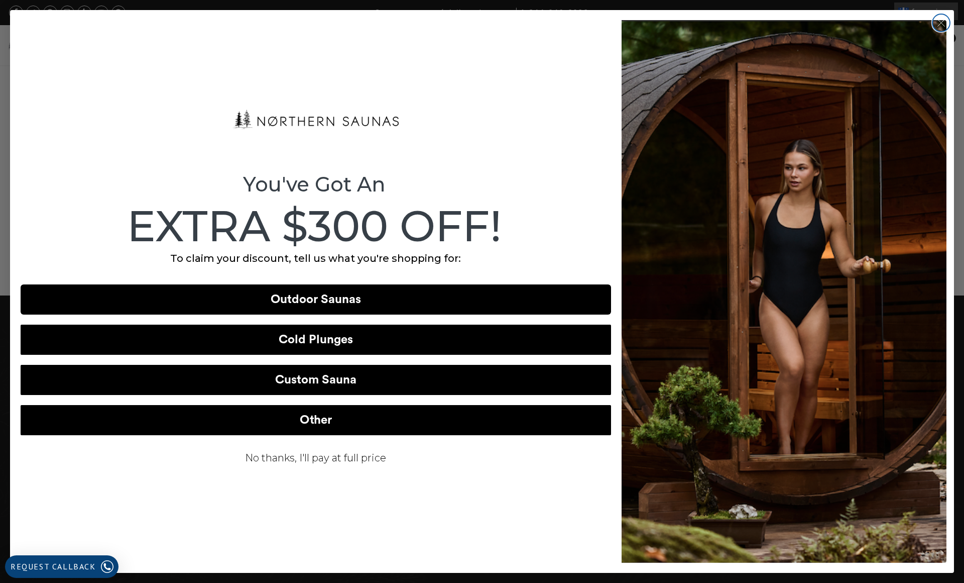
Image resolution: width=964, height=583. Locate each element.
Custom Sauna (315, 380)
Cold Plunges (316, 340)
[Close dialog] (941, 23)
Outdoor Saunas (316, 300)
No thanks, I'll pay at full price (315, 458)
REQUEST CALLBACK (53, 566)
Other (316, 420)
